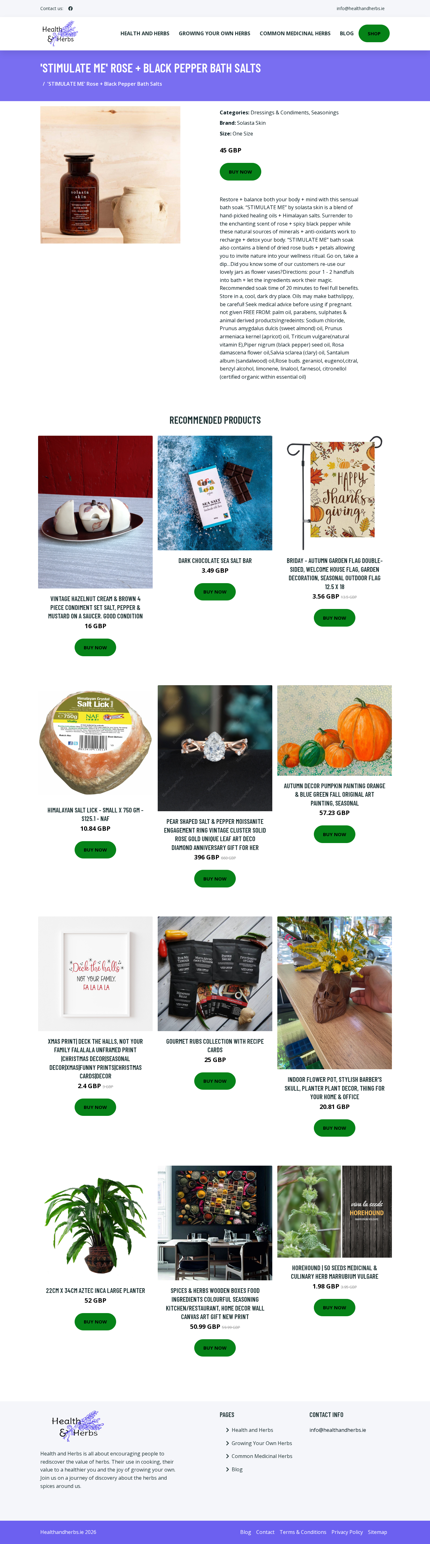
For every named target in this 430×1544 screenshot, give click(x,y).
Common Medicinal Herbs (295, 33)
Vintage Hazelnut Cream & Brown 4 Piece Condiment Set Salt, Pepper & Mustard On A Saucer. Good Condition (95, 607)
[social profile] (70, 8)
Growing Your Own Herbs (214, 33)
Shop (374, 33)
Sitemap (377, 1532)
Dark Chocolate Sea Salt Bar (215, 560)
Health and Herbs (145, 33)
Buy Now (240, 172)
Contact (265, 1532)
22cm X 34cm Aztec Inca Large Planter (95, 1290)
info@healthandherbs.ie (361, 8)
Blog (347, 33)
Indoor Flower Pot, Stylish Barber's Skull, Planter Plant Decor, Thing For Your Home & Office (335, 1087)
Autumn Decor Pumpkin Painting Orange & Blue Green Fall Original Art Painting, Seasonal (334, 794)
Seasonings (325, 112)
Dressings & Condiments (280, 112)
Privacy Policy (347, 1532)
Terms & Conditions (303, 1532)
